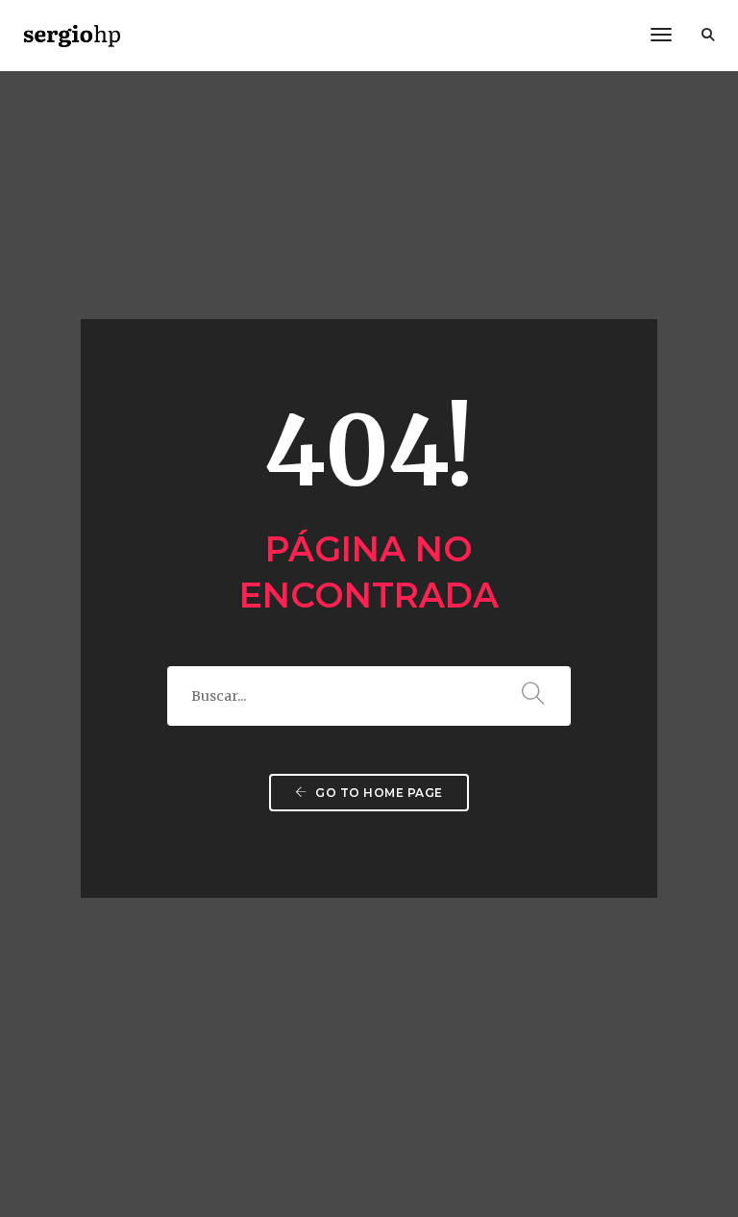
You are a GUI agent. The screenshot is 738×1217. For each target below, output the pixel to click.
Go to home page (377, 792)
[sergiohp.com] (72, 34)
